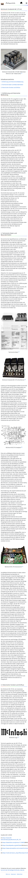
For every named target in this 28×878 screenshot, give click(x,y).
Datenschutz (19, 874)
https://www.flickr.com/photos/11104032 (14, 842)
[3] (18, 737)
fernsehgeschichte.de (13, 870)
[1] (21, 73)
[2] (25, 379)
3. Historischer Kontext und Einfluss (10, 87)
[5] (21, 447)
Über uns (8, 874)
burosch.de (4, 870)
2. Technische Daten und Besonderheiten (12, 84)
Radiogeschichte (10, 3)
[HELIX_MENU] (26, 3)
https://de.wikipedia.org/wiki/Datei (12, 845)
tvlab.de (22, 870)
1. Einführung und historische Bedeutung (12, 82)
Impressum (13, 874)
